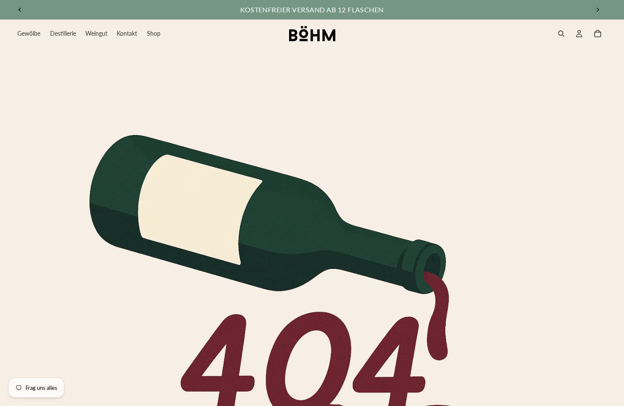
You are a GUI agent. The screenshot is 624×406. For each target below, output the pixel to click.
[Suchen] (561, 33)
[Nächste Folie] (597, 9)
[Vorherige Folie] (20, 9)
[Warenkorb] (597, 33)
